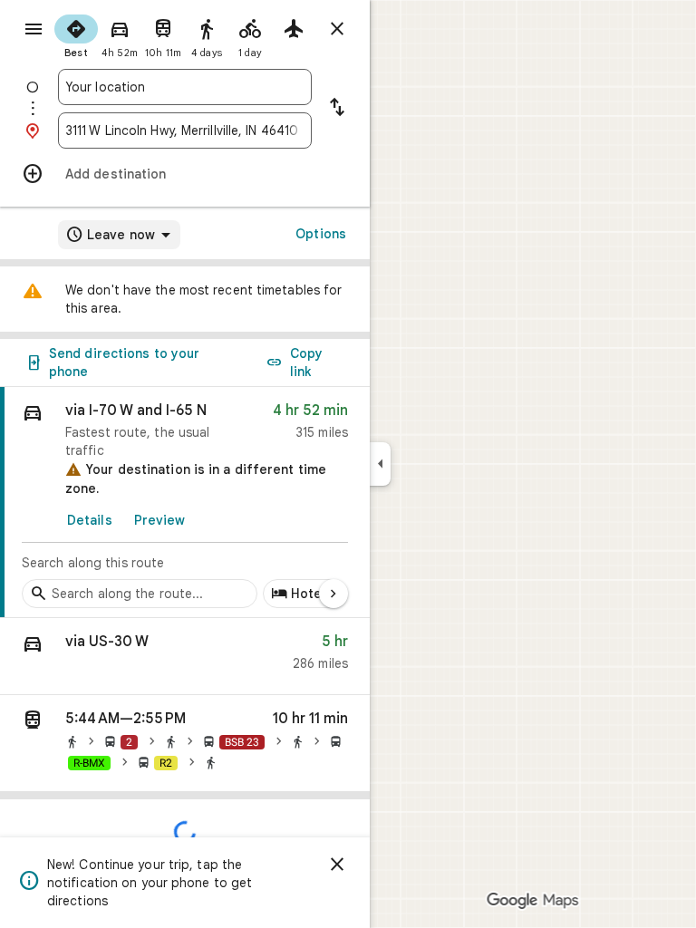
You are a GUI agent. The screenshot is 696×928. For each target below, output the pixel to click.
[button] (185, 656)
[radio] (76, 34)
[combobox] (184, 87)
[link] (185, 502)
